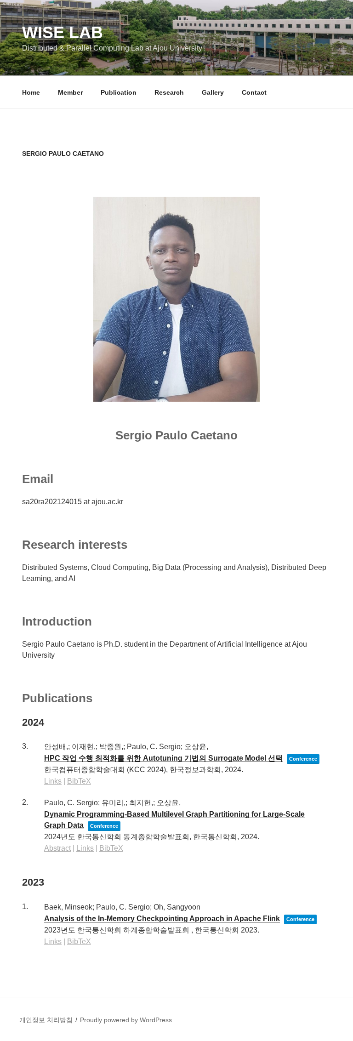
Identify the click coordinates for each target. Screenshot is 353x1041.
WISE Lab (62, 32)
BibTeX (79, 781)
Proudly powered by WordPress (126, 1020)
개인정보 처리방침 (46, 1020)
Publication (119, 92)
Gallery (213, 92)
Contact (254, 92)
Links (53, 781)
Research (169, 92)
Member (70, 92)
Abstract (57, 848)
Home (31, 92)
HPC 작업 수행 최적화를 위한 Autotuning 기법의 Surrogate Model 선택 (163, 758)
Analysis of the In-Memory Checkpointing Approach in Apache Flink (162, 918)
